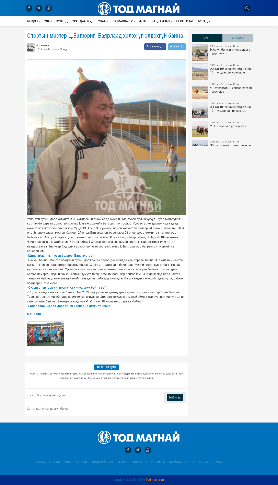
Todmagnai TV (122, 21)
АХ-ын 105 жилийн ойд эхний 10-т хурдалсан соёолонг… (230, 69)
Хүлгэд (62, 21)
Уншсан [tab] (238, 38)
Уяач (48, 21)
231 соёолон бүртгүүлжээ (228, 124)
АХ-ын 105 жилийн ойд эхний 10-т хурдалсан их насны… (230, 107)
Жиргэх (178, 46)
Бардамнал (161, 21)
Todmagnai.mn (155, 480)
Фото (143, 21)
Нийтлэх (175, 397)
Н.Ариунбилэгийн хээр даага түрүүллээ (230, 50)
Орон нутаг (185, 21)
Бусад (203, 21)
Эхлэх (40, 462)
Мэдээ (32, 21)
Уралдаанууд (83, 21)
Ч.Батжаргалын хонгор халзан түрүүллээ (231, 88)
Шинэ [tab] (207, 38)
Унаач (103, 21)
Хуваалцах (156, 46)
